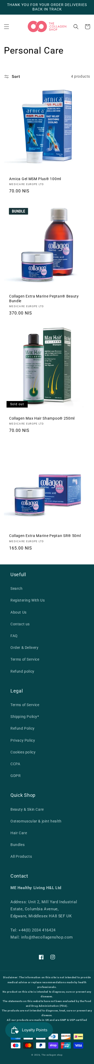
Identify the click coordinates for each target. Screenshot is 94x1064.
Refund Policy (22, 728)
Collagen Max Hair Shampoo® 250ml (42, 418)
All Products (21, 856)
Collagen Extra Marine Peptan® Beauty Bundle (44, 298)
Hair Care (18, 833)
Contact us (20, 624)
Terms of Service (24, 659)
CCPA (15, 764)
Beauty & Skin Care (27, 809)
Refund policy (22, 671)
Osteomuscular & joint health (36, 821)
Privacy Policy (22, 740)
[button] (6, 26)
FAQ (14, 636)
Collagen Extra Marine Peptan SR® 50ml (45, 536)
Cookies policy (23, 752)
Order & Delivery (24, 647)
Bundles (17, 845)
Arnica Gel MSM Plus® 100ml (35, 179)
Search (16, 588)
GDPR (15, 776)
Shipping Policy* (24, 716)
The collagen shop (52, 1055)
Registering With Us (27, 600)
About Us (18, 612)
